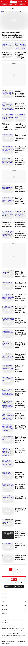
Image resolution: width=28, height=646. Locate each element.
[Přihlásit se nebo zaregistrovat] (25, 1)
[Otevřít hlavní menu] (1, 1)
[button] (9, 586)
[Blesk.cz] (13, 1)
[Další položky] (26, 4)
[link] (6, 583)
